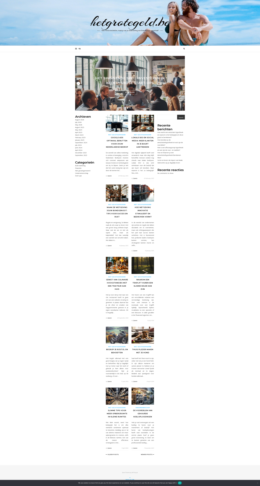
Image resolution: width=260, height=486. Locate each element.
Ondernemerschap (81, 173)
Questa (110, 176)
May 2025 (78, 130)
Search (181, 117)
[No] (257, 483)
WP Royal (135, 472)
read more (130, 92)
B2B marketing (80, 166)
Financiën (78, 168)
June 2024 (78, 148)
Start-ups (130, 73)
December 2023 (81, 153)
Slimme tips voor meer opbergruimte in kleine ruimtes (117, 414)
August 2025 (79, 127)
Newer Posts (147, 454)
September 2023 (81, 155)
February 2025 (80, 137)
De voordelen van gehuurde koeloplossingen (142, 414)
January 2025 (79, 140)
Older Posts (113, 454)
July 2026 (78, 122)
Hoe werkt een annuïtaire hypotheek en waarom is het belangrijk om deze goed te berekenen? (170, 134)
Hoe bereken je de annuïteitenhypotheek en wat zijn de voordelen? (170, 142)
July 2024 (78, 145)
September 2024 (81, 143)
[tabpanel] (130, 83)
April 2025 (78, 132)
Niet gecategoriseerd (82, 171)
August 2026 (79, 120)
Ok (180, 483)
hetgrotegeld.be (130, 21)
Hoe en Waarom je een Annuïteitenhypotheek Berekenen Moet (169, 155)
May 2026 (78, 125)
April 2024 (78, 150)
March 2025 (79, 135)
